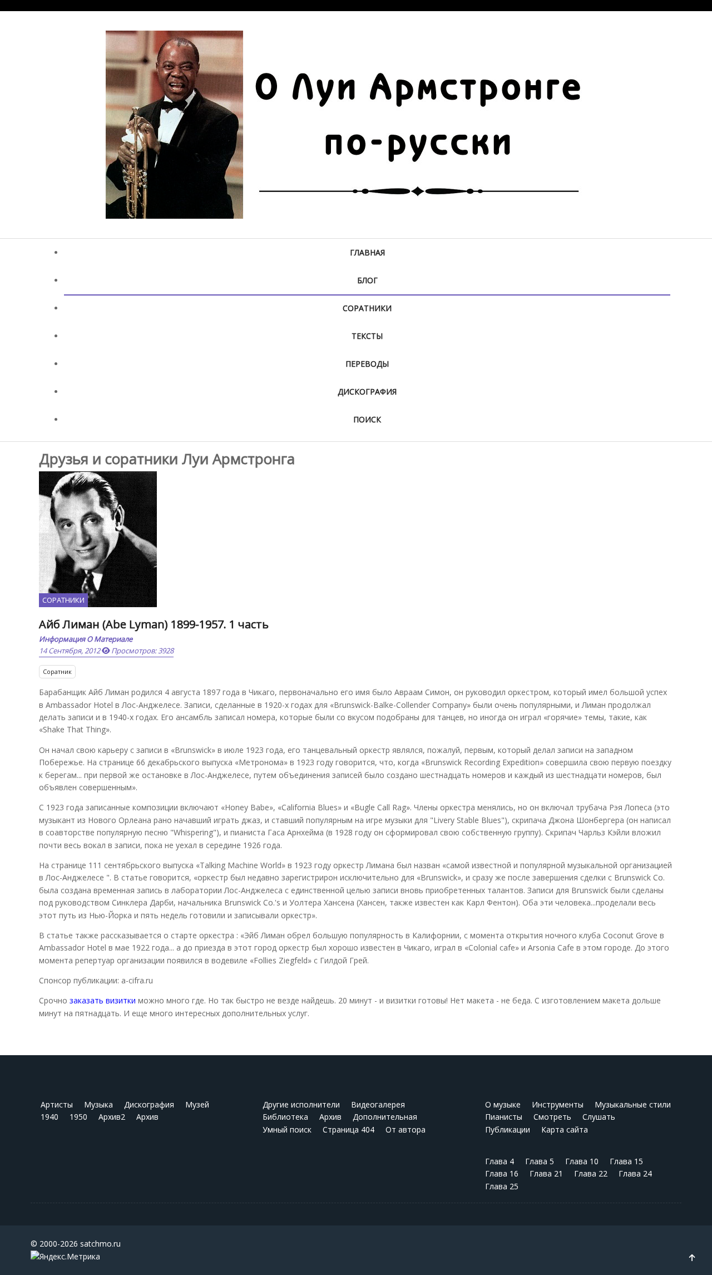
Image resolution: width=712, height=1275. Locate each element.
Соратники (367, 308)
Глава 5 (539, 1161)
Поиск (367, 419)
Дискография (367, 391)
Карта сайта (564, 1129)
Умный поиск (287, 1129)
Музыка (98, 1104)
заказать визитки (103, 1000)
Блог (367, 280)
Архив (147, 1116)
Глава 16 (501, 1173)
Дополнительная (385, 1116)
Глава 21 (546, 1173)
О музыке (503, 1104)
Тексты (367, 336)
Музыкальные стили (633, 1104)
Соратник (57, 671)
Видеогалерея (378, 1104)
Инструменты (558, 1104)
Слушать (598, 1116)
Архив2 (111, 1116)
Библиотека (285, 1116)
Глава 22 (590, 1173)
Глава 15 (626, 1161)
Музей (197, 1104)
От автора (405, 1129)
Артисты (57, 1104)
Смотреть (552, 1116)
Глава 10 (582, 1161)
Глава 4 (499, 1161)
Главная (367, 252)
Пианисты (503, 1116)
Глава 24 (635, 1173)
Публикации (507, 1129)
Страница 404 (348, 1129)
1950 (78, 1116)
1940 (49, 1116)
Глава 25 (501, 1186)
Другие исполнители (301, 1104)
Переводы (367, 363)
